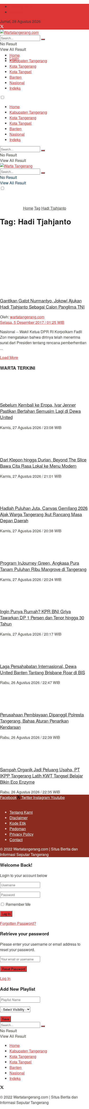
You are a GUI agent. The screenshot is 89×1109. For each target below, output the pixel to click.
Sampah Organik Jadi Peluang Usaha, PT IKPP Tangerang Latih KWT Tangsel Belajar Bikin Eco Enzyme (41, 775)
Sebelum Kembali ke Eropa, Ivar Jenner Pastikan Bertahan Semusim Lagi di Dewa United (40, 411)
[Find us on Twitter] (2, 27)
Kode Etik (17, 823)
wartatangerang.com (27, 317)
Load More (9, 357)
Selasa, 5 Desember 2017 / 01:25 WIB (32, 322)
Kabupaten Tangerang (28, 60)
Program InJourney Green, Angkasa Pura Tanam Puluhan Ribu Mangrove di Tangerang (43, 566)
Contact (16, 12)
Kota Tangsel (20, 71)
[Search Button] (43, 39)
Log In (5, 978)
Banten (15, 77)
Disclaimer (18, 817)
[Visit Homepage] (19, 32)
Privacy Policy (21, 834)
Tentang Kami (21, 6)
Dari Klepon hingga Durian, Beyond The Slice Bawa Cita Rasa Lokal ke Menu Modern (43, 462)
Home (14, 55)
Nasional (17, 82)
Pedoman (17, 828)
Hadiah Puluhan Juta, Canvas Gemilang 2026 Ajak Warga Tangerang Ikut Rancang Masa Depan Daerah (44, 514)
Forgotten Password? (18, 923)
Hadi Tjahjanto (53, 208)
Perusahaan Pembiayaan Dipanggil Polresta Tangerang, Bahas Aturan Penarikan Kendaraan (42, 720)
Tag (37, 208)
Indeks (15, 88)
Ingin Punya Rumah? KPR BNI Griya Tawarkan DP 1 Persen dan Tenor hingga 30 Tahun (42, 617)
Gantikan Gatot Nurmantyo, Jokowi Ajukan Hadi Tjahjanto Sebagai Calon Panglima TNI (42, 303)
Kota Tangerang (22, 66)
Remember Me (18, 904)
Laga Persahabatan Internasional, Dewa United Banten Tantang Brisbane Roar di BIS (42, 669)
